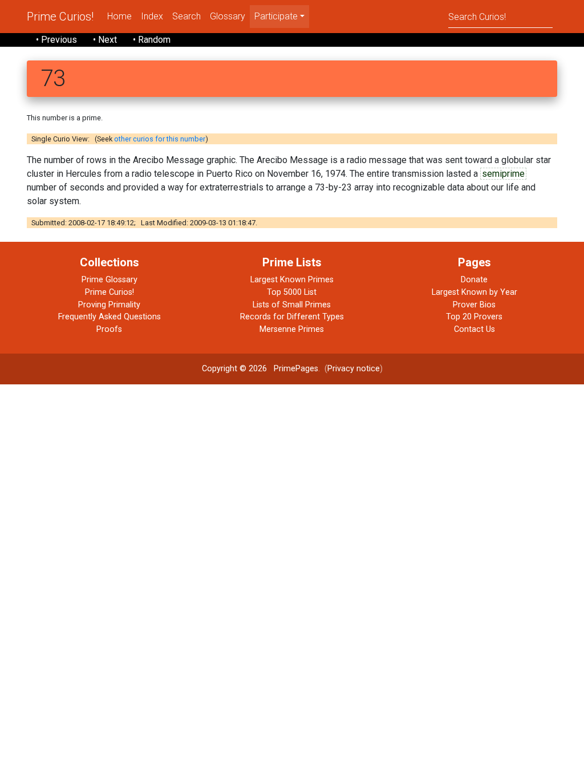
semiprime (503, 173)
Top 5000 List (292, 292)
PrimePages (296, 369)
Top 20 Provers (474, 317)
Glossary (227, 16)
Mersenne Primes (291, 329)
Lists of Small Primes (292, 305)
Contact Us (474, 329)
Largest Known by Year (474, 292)
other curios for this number (159, 139)
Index (152, 16)
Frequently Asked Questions (109, 317)
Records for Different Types (292, 317)
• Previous (56, 39)
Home (119, 16)
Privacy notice (353, 369)
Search (186, 16)
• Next (105, 39)
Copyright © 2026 (234, 369)
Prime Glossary (109, 280)
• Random (152, 39)
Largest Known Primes (292, 280)
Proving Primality (109, 305)
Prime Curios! (60, 16)
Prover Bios (474, 305)
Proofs (109, 329)
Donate (474, 280)
